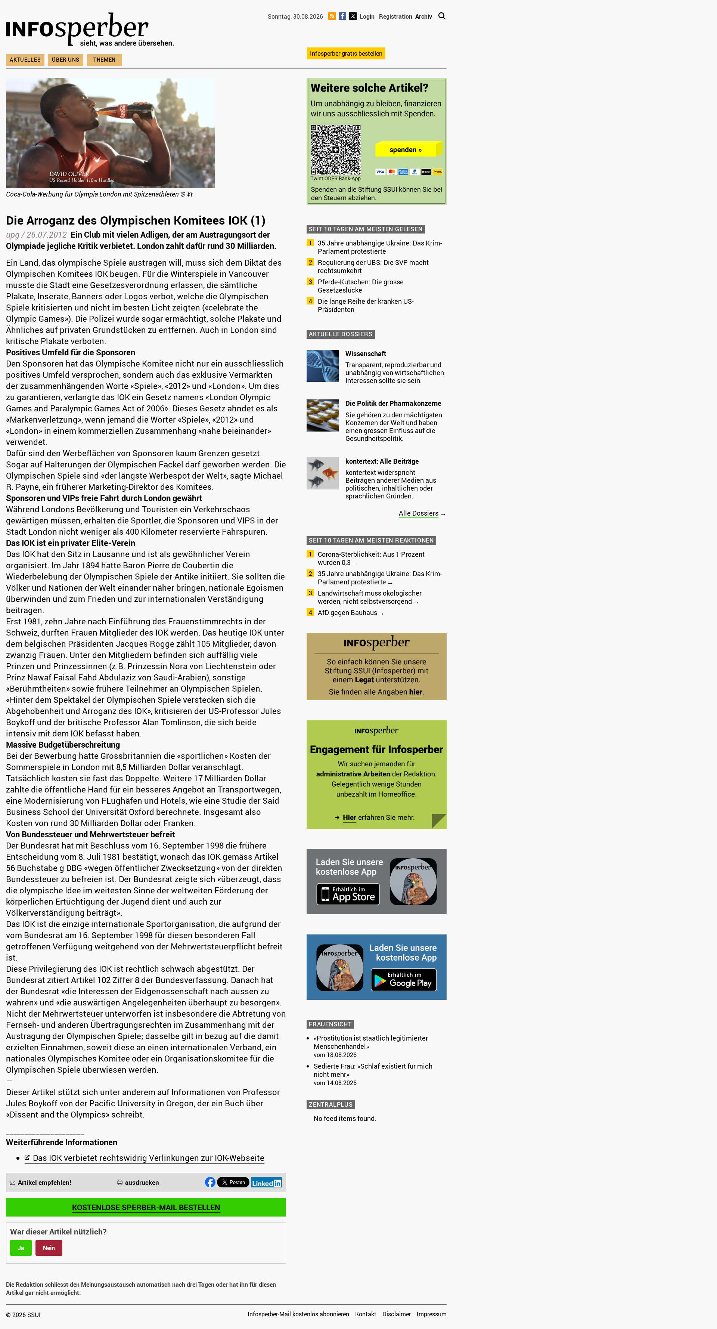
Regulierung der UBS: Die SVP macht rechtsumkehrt (373, 266)
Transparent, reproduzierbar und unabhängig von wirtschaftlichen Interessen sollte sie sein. (394, 372)
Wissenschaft (365, 353)
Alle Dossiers (418, 513)
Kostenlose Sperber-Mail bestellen (146, 1207)
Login (367, 16)
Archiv (423, 16)
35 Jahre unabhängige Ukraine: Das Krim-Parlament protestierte (380, 247)
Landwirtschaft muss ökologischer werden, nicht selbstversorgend (370, 597)
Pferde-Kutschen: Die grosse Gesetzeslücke (361, 285)
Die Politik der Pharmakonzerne (393, 403)
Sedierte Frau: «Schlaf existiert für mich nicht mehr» (373, 1070)
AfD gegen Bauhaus (347, 612)
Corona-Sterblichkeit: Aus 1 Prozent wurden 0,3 (371, 558)
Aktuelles (25, 59)
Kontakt (365, 1314)
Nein (49, 1248)
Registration (395, 16)
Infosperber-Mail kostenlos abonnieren (298, 1314)
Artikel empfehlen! (44, 1182)
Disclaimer (396, 1314)
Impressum (432, 1314)
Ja (21, 1248)
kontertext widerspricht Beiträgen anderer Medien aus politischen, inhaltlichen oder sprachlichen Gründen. (390, 484)
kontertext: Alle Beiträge (382, 461)
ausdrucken (142, 1182)
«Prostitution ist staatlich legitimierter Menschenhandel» (371, 1042)
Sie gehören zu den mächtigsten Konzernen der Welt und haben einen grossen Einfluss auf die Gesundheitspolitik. (393, 426)
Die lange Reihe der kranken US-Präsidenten (366, 305)
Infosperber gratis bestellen (346, 53)
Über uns (66, 59)
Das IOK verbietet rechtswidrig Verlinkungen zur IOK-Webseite (148, 1157)
